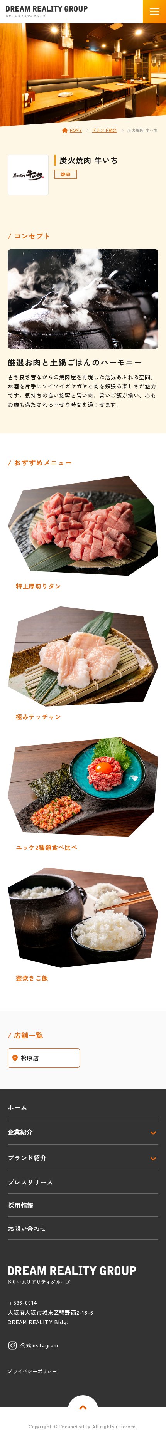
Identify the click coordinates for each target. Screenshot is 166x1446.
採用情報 (21, 1205)
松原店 (30, 1057)
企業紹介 (20, 1132)
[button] (154, 11)
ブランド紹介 (104, 130)
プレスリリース (30, 1182)
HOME (76, 130)
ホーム (17, 1107)
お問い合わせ (27, 1228)
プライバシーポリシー (32, 1371)
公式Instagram (39, 1345)
